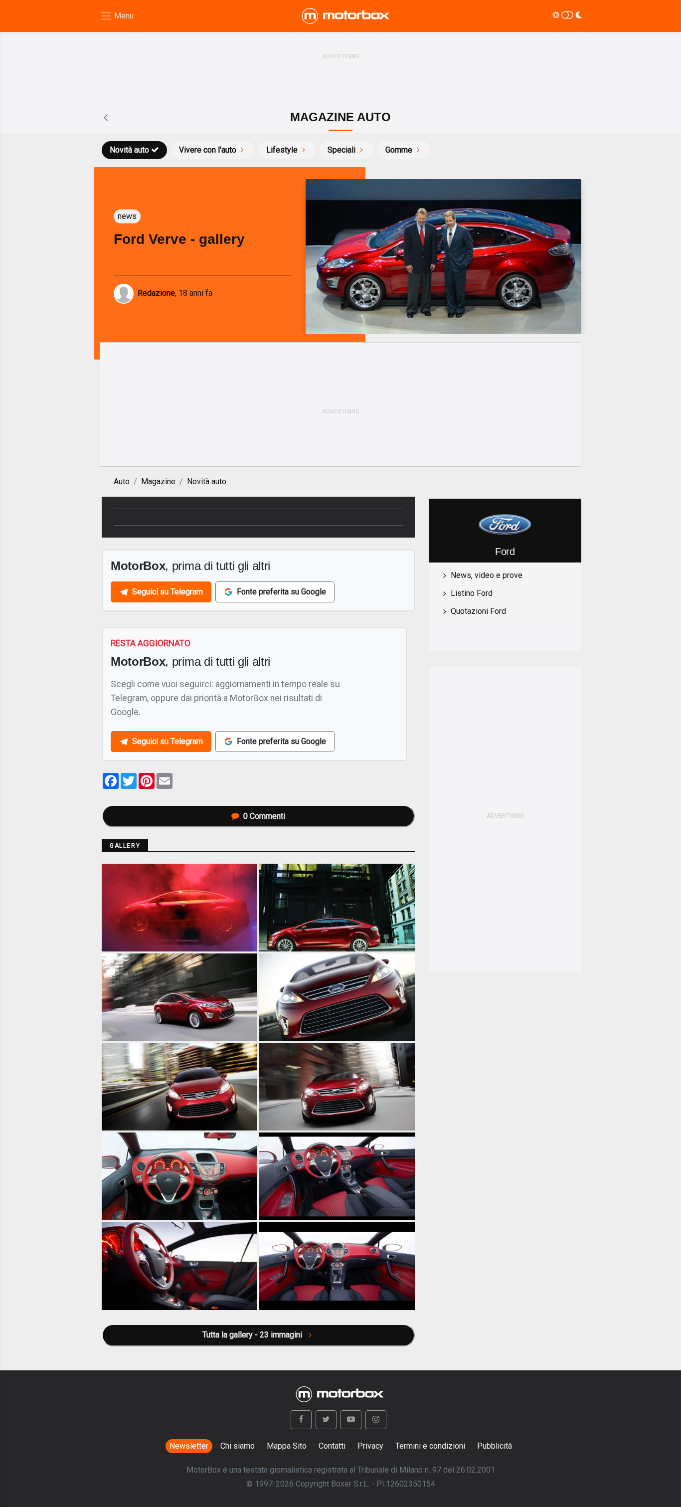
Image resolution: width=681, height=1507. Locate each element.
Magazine (158, 481)
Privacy (370, 1446)
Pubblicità (494, 1446)
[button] (301, 1419)
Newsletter (189, 1446)
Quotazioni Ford (478, 611)
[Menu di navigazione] (117, 16)
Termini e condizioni (430, 1446)
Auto (122, 481)
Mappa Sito (287, 1446)
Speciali (341, 150)
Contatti (332, 1446)
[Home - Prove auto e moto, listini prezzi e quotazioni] (346, 16)
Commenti (264, 816)
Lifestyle (282, 150)
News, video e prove (486, 575)
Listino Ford (472, 593)
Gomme (398, 150)
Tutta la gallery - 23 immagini (253, 1334)
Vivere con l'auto (207, 150)
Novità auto (129, 150)
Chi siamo (237, 1446)
